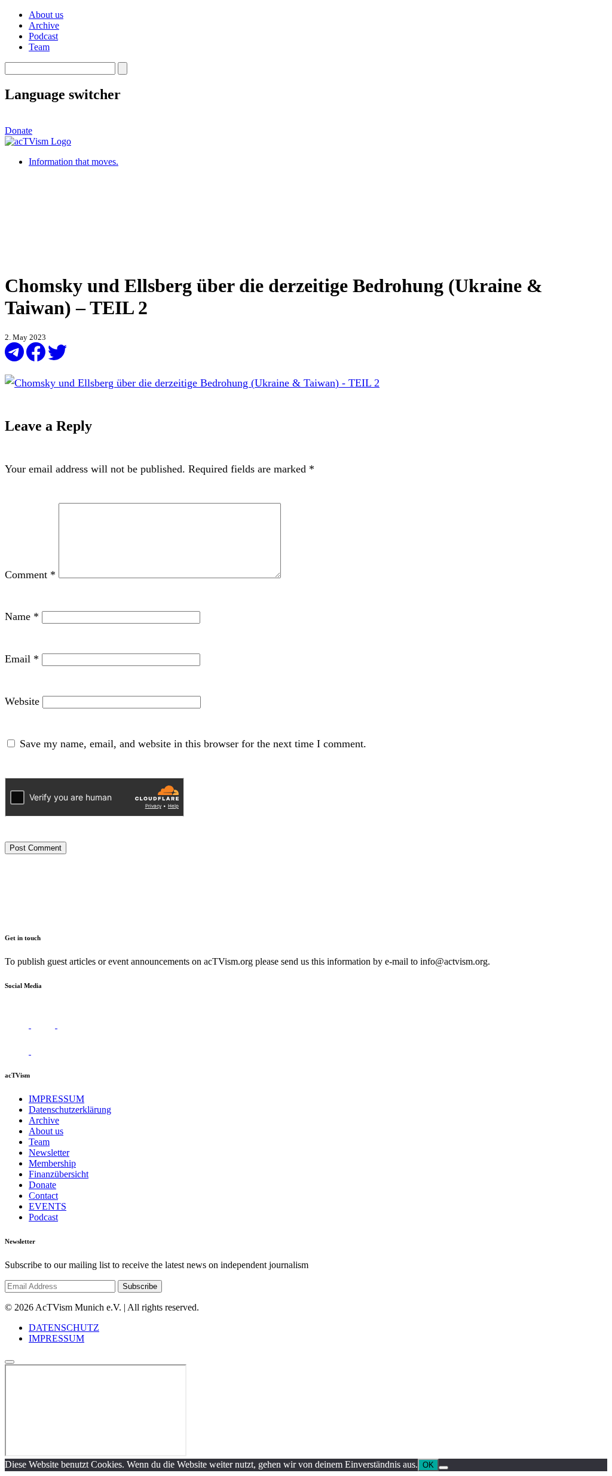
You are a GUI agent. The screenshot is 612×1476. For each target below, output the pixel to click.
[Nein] (443, 1467)
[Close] (9, 1362)
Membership (52, 1163)
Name (22, 616)
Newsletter (49, 1152)
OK (428, 1464)
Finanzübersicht (58, 1174)
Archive (44, 25)
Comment (30, 575)
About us (46, 15)
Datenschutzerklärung (70, 1109)
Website (22, 701)
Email (22, 659)
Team (39, 47)
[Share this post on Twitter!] (57, 358)
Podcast (43, 36)
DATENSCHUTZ (64, 1327)
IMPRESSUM (56, 1099)
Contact (43, 1195)
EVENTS (47, 1206)
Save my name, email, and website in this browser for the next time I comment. (193, 744)
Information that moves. (73, 162)
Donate (18, 130)
